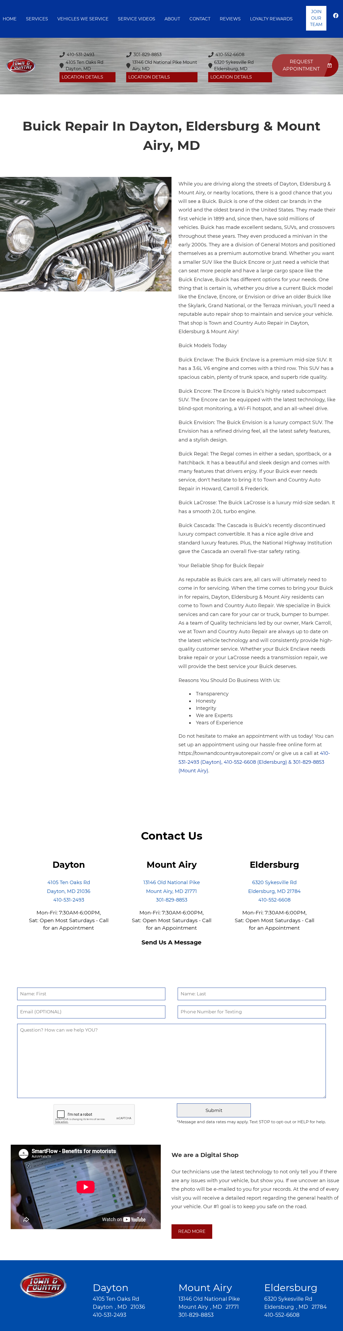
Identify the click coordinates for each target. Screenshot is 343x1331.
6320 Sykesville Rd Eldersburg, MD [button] (234, 65)
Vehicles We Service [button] (83, 18)
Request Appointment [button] (301, 65)
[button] (335, 18)
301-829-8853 (171, 900)
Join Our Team (316, 18)
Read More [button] (192, 1231)
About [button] (172, 18)
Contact (199, 18)
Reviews (230, 18)
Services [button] (37, 18)
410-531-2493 (68, 900)
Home (10, 18)
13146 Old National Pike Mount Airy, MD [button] (164, 65)
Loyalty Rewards (271, 18)
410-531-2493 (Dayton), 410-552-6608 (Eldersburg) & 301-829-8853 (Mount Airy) (254, 762)
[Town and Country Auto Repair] (21, 66)
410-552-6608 (274, 900)
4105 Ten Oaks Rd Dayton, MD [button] (84, 65)
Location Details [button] (82, 77)
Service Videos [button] (136, 18)
